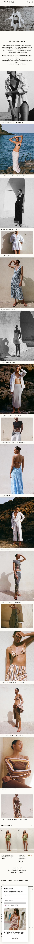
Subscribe (15, 938)
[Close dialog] (26, 888)
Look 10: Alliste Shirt (6, 549)
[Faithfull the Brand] (9, 2)
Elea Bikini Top (19, 122)
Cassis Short (19, 735)
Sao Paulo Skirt (21, 176)
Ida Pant (18, 229)
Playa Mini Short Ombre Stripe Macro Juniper (8, 856)
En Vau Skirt (20, 682)
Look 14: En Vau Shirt (7, 735)
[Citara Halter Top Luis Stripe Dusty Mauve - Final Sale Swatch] (31, 855)
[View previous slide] (29, 826)
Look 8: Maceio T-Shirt (7, 442)
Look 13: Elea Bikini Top (7, 682)
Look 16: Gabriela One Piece (9, 819)
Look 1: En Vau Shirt (6, 122)
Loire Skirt (18, 415)
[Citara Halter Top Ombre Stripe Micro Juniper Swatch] (29, 855)
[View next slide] (32, 826)
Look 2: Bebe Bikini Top (7, 176)
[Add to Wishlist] (2, 830)
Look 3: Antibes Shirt (7, 229)
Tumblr (31, 928)
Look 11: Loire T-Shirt (6, 602)
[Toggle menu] (2, 2)
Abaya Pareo (23, 819)
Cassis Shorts (21, 442)
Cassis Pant (18, 549)
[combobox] (7, 905)
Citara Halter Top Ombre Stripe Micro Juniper (22, 858)
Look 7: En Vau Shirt (6, 415)
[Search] (27, 2)
